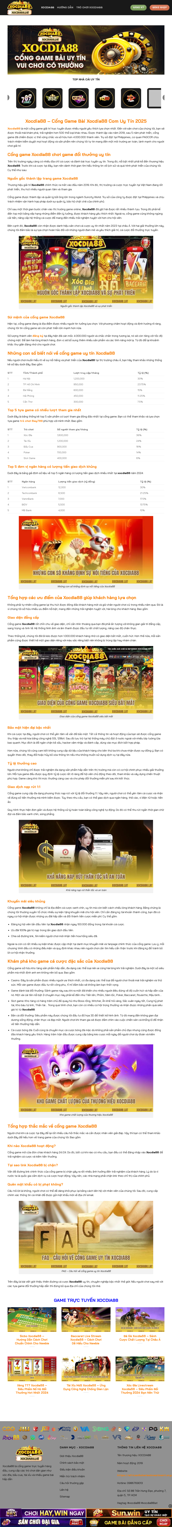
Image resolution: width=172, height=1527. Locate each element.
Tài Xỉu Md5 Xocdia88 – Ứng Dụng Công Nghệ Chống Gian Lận (86, 1387)
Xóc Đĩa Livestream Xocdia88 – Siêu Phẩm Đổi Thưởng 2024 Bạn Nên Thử (140, 1389)
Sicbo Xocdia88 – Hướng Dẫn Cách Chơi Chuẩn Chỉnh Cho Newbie (32, 1339)
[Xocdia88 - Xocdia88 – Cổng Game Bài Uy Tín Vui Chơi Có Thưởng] (19, 7)
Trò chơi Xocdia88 (89, 7)
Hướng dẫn (65, 7)
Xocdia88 (47, 7)
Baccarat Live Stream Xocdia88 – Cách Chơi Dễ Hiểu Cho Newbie (85, 1339)
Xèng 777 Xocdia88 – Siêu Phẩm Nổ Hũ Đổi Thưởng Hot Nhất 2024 (32, 1389)
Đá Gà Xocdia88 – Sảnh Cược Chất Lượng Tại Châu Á (139, 1337)
